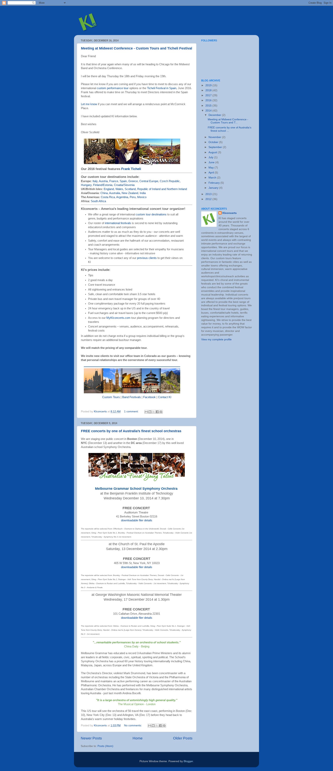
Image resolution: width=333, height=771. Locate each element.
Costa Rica (108, 197)
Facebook (149, 397)
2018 (208, 90)
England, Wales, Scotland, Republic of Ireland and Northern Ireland (145, 189)
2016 (208, 100)
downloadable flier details (136, 520)
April (212, 172)
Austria (103, 181)
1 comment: (131, 411)
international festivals (118, 223)
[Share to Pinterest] (161, 412)
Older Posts (183, 738)
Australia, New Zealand (123, 193)
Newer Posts (91, 738)
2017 (208, 95)
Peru (133, 197)
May (211, 167)
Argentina (122, 197)
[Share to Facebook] (157, 412)
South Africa (98, 201)
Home (138, 738)
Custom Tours (111, 397)
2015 (208, 105)
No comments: (133, 725)
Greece (133, 181)
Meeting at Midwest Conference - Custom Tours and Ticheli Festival (136, 48)
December (215, 115)
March (213, 177)
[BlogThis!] (150, 412)
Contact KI (164, 397)
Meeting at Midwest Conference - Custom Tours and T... (228, 121)
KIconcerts (229, 213)
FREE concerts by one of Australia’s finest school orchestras (131, 431)
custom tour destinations (151, 214)
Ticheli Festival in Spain (161, 88)
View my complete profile (216, 339)
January (214, 187)
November (215, 137)
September (216, 147)
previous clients (147, 258)
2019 (208, 85)
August (213, 152)
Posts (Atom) (105, 746)
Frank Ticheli (131, 169)
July (211, 157)
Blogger (188, 761)
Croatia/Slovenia (124, 185)
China (104, 193)
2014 (208, 110)
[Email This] (146, 412)
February (214, 182)
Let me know (89, 104)
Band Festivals (131, 397)
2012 (208, 199)
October (214, 142)
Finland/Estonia (102, 185)
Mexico (141, 197)
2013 (208, 194)
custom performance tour (113, 88)
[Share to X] (154, 412)
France (113, 181)
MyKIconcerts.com (118, 317)
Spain (123, 181)
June (212, 162)
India (143, 193)
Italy (95, 181)
